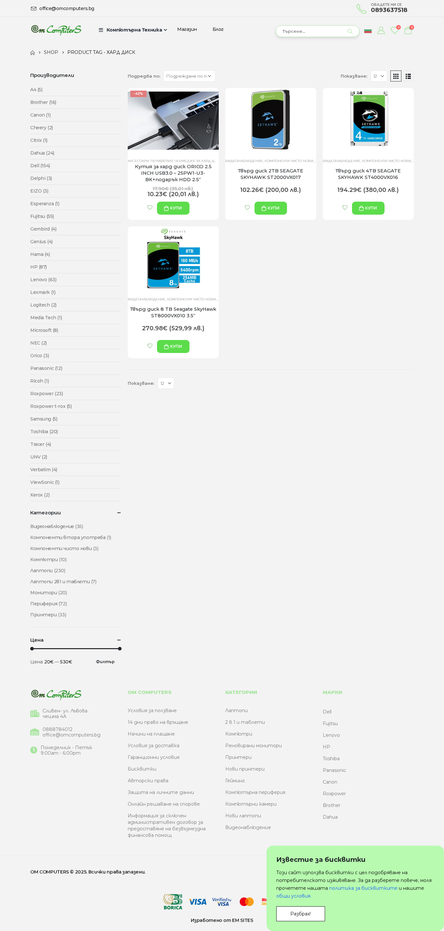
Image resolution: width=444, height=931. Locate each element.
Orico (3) (39, 356)
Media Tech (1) (46, 318)
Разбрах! (300, 914)
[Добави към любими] (150, 207)
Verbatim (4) (43, 469)
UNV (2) (38, 457)
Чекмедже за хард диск (198, 161)
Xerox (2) (39, 495)
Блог (218, 29)
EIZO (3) (39, 191)
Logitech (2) (43, 305)
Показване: (354, 76)
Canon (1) (40, 115)
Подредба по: (144, 76)
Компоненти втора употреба (68, 537)
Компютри (44, 559)
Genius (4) (41, 242)
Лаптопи (41, 570)
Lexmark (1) (42, 292)
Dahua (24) (42, 153)
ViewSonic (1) (44, 482)
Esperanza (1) (44, 204)
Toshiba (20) (44, 431)
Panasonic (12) (46, 368)
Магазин (187, 29)
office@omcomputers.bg (71, 735)
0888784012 (57, 729)
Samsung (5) (43, 419)
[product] (270, 120)
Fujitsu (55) (42, 216)
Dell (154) (40, 166)
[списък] (408, 76)
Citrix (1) (38, 140)
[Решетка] (395, 76)
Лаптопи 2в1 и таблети (60, 582)
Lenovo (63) (43, 280)
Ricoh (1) (39, 381)
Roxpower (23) (46, 393)
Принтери (43, 615)
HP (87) (38, 267)
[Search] (350, 31)
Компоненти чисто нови (289, 161)
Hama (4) (40, 254)
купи (176, 208)
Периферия (161, 161)
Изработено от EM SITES (222, 920)
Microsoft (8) (44, 330)
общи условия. (293, 896)
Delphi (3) (41, 178)
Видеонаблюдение (244, 161)
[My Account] (380, 30)
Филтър (105, 661)
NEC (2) (38, 343)
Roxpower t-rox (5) (51, 406)
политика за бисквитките (363, 888)
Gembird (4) (43, 229)
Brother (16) (43, 102)
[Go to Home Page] (32, 52)
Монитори (43, 593)
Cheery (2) (41, 128)
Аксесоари (138, 161)
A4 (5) (36, 90)
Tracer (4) (40, 444)
